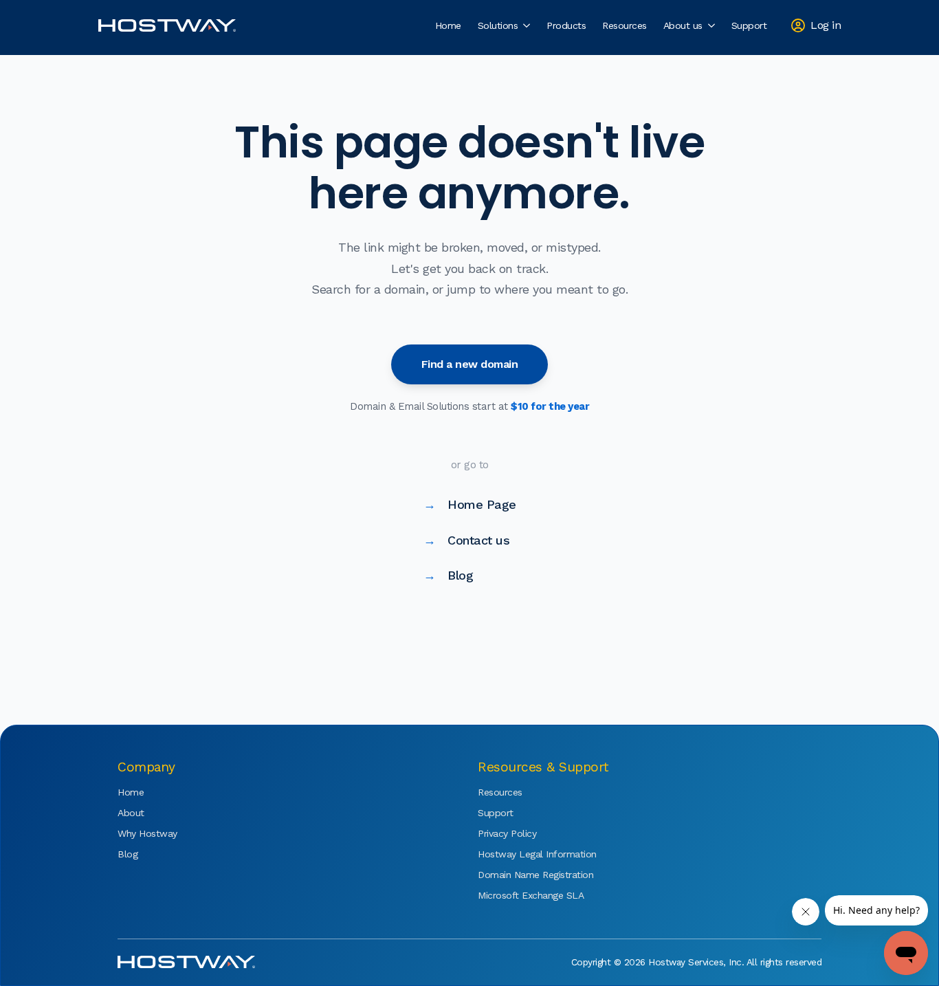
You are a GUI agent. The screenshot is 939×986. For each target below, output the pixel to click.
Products (566, 25)
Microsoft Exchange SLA (519, 895)
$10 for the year (550, 406)
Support (749, 25)
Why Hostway (147, 833)
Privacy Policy (507, 833)
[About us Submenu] (713, 25)
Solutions (498, 25)
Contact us (466, 540)
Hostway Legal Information (519, 853)
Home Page (469, 504)
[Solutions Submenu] (528, 25)
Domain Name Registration (519, 874)
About (131, 812)
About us (683, 25)
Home (448, 25)
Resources (624, 25)
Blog (448, 575)
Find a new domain (469, 364)
